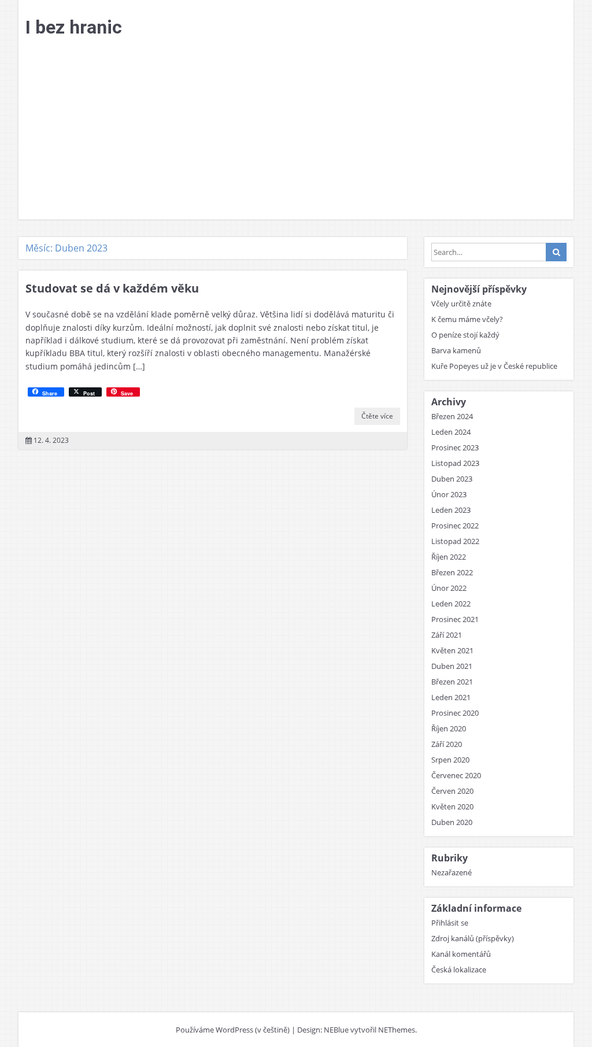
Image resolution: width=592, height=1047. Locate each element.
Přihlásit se (449, 922)
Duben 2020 (451, 822)
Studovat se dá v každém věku (112, 288)
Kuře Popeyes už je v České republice (494, 366)
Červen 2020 (452, 791)
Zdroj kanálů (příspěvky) (472, 938)
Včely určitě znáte (461, 303)
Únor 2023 (449, 494)
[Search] (556, 252)
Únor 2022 (449, 588)
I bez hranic (73, 27)
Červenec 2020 (456, 775)
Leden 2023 (451, 510)
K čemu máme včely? (467, 319)
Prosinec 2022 (455, 525)
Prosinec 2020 (455, 713)
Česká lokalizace (458, 969)
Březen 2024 (452, 416)
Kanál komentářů (461, 954)
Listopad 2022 (455, 541)
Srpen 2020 (450, 759)
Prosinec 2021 (455, 619)
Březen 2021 (452, 681)
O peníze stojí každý (465, 335)
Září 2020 (446, 744)
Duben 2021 (451, 666)
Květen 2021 (452, 650)
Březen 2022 (452, 572)
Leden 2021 (451, 697)
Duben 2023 (451, 478)
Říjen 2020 (448, 728)
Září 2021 (446, 635)
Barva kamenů (456, 350)
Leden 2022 (451, 603)
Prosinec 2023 (455, 447)
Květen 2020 (452, 806)
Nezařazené (451, 872)
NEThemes (396, 1029)
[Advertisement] (296, 132)
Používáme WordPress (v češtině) (233, 1029)
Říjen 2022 (448, 557)
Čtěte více (377, 416)
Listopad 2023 (455, 463)
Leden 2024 (451, 432)
